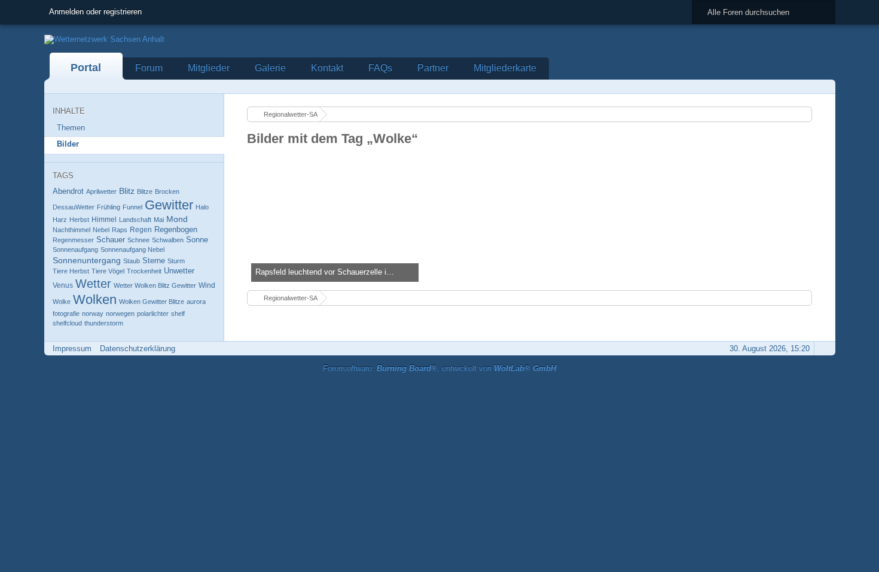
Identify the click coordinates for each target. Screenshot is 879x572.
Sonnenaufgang (75, 249)
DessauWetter (73, 207)
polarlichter (153, 313)
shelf (178, 313)
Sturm (176, 260)
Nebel (101, 229)
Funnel (132, 207)
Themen (71, 127)
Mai (159, 219)
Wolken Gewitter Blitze (151, 301)
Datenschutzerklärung (137, 348)
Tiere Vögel (107, 271)
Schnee (138, 240)
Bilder (68, 143)
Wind (207, 285)
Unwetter (179, 270)
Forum (149, 68)
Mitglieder (209, 68)
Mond (177, 219)
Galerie (270, 68)
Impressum (72, 348)
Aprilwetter (101, 191)
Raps (119, 229)
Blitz (127, 191)
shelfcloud (67, 323)
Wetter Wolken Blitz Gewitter (155, 285)
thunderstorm (103, 323)
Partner (432, 68)
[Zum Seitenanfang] (822, 348)
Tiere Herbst (71, 271)
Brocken (167, 191)
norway (92, 313)
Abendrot (68, 191)
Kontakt (327, 68)
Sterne (153, 260)
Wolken (95, 299)
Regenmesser (73, 240)
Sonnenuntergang (87, 260)
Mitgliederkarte (505, 68)
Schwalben (168, 240)
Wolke (62, 301)
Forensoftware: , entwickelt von (439, 368)
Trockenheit (144, 271)
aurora (196, 301)
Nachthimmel (71, 229)
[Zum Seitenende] (822, 86)
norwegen (120, 313)
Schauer (110, 239)
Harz (60, 219)
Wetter (93, 283)
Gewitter (169, 204)
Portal (86, 68)
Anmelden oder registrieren (95, 11)
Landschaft (135, 219)
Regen (141, 230)
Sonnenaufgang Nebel (132, 249)
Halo (202, 207)
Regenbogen (175, 229)
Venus (63, 285)
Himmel (104, 219)
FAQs (380, 68)
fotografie (66, 313)
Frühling (108, 207)
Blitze (144, 191)
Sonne (197, 239)
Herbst (79, 219)
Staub (131, 260)
